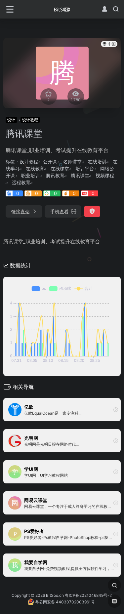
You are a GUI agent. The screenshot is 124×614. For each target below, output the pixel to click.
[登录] (104, 9)
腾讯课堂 (80, 175)
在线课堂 (60, 168)
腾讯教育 (55, 175)
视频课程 (105, 175)
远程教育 (21, 182)
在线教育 (35, 168)
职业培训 (30, 175)
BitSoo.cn (55, 595)
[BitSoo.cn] (62, 9)
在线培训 (97, 161)
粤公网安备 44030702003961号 (64, 601)
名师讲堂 (72, 161)
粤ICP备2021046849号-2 (88, 595)
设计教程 (30, 119)
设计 (11, 119)
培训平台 (84, 168)
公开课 (50, 161)
